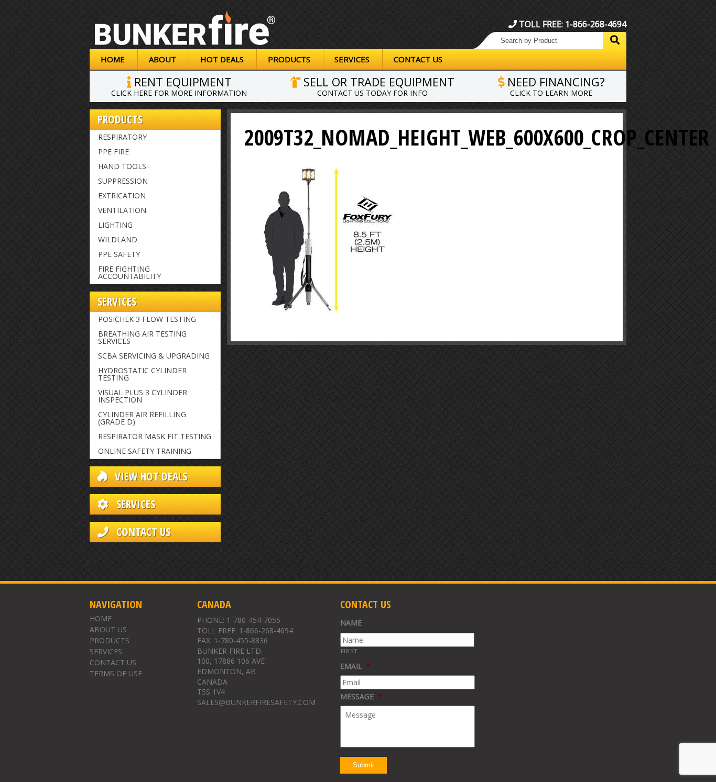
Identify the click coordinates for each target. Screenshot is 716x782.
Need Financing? (554, 85)
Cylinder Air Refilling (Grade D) (142, 418)
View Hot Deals (149, 476)
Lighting (115, 225)
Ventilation (122, 210)
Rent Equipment (179, 85)
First (349, 651)
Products (289, 59)
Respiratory (122, 137)
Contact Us (418, 59)
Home (113, 59)
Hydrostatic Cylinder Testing (142, 374)
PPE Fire (113, 152)
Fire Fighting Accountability (129, 272)
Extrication (122, 195)
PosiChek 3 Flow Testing (147, 319)
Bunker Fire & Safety (185, 29)
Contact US (142, 532)
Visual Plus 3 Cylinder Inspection (142, 396)
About (162, 59)
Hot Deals (222, 59)
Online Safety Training (144, 451)
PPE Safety (119, 254)
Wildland (117, 239)
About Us (108, 629)
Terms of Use (116, 673)
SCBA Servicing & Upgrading (154, 356)
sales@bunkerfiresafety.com (256, 702)
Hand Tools (122, 166)
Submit (363, 765)
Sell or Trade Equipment (377, 85)
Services (352, 59)
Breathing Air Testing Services (142, 337)
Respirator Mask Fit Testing (154, 436)
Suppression (123, 181)
